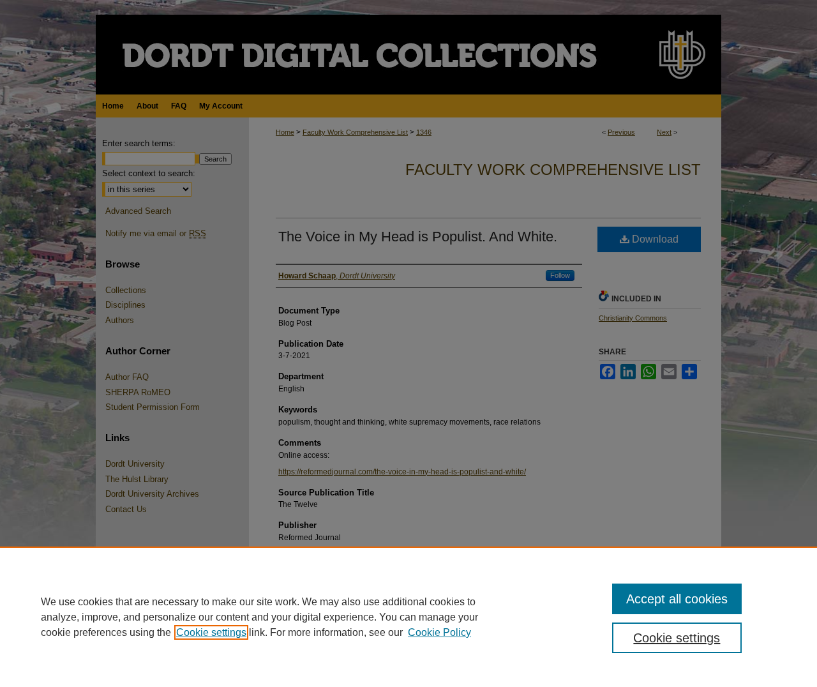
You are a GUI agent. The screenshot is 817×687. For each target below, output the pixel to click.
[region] (408, 617)
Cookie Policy (439, 632)
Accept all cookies (677, 599)
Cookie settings (211, 632)
